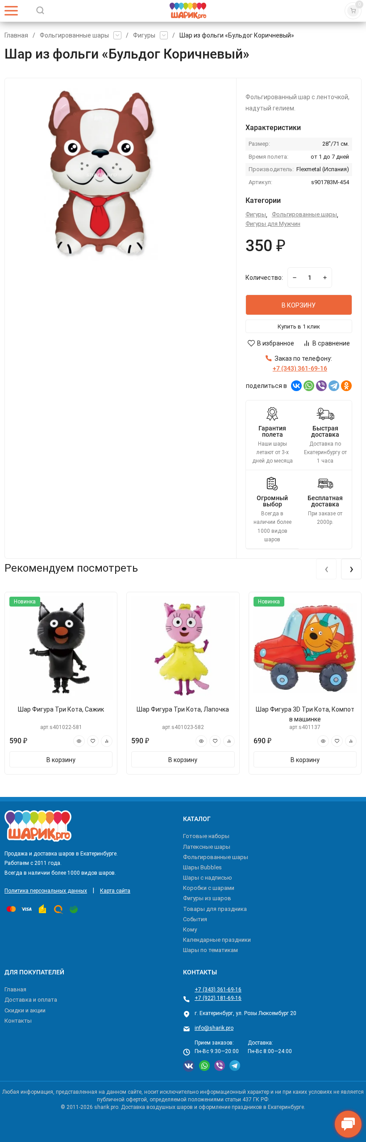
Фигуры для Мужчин (272, 223)
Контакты (18, 1020)
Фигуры (144, 35)
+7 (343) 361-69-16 (218, 989)
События (195, 919)
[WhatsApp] (309, 385)
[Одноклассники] (346, 385)
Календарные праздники (217, 939)
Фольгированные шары (74, 35)
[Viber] (321, 385)
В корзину (60, 759)
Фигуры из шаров (207, 898)
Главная (16, 35)
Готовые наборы (206, 836)
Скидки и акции (25, 1010)
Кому (190, 929)
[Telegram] (334, 385)
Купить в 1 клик (299, 326)
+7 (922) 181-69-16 (218, 998)
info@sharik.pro (214, 1028)
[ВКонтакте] (296, 385)
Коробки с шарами (208, 888)
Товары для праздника (215, 909)
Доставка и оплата (30, 999)
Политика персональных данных (45, 891)
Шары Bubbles (202, 867)
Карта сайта (115, 891)
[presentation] (326, 569)
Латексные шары (206, 846)
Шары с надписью (207, 877)
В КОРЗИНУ (299, 305)
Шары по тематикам (210, 950)
